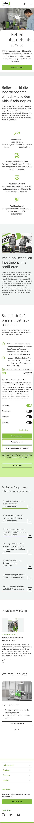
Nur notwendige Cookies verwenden (17, 448)
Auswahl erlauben (17, 442)
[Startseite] (6, 4)
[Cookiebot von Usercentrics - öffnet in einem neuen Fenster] (24, 373)
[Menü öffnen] (30, 4)
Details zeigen (23, 430)
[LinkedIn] (10, 814)
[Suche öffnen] (25, 4)
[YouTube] (18, 814)
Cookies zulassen (17, 436)
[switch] (29, 411)
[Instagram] (3, 814)
